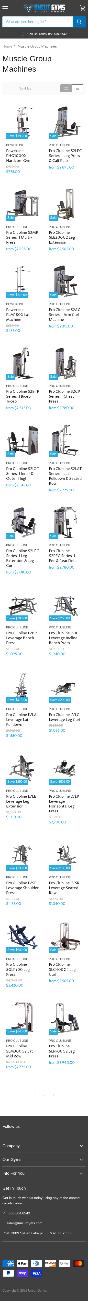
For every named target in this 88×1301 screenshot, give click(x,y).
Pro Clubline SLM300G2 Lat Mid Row (19, 1051)
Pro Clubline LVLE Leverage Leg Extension (21, 801)
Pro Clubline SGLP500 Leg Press (18, 969)
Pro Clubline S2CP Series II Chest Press (64, 396)
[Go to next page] (52, 1095)
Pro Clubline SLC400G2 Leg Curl (62, 969)
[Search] (79, 21)
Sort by (25, 88)
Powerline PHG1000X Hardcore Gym (19, 155)
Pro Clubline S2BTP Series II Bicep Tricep (22, 396)
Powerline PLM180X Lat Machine (18, 314)
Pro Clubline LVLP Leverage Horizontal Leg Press (64, 804)
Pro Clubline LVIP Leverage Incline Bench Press (63, 638)
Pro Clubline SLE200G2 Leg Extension (62, 237)
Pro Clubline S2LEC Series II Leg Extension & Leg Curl (22, 558)
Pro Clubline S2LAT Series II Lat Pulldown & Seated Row (65, 476)
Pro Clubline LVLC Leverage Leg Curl (64, 717)
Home (7, 46)
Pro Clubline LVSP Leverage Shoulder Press (22, 888)
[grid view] (66, 88)
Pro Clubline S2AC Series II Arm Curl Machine (64, 314)
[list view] (77, 88)
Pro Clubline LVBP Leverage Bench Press (21, 638)
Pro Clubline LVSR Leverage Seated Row (64, 888)
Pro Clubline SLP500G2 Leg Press (62, 1051)
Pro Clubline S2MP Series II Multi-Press (22, 237)
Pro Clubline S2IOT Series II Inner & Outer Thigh (22, 473)
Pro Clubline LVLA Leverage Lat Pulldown (21, 719)
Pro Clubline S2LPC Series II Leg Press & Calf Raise (65, 155)
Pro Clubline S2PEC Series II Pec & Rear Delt (62, 555)
